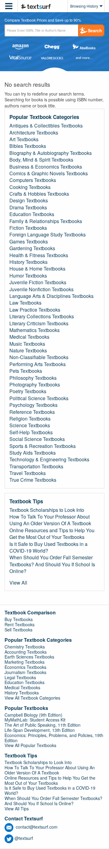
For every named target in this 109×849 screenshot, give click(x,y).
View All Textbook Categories (32, 698)
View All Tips (17, 808)
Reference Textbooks (32, 412)
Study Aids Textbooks (32, 452)
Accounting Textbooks (26, 652)
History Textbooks (28, 262)
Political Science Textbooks (38, 398)
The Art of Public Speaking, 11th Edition (43, 725)
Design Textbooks (28, 200)
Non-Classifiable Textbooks (38, 357)
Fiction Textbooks (28, 228)
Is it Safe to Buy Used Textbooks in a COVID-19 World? (48, 547)
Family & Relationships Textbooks (45, 221)
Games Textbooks (28, 241)
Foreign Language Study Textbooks (47, 234)
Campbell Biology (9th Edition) (33, 715)
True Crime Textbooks (32, 480)
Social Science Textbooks (37, 439)
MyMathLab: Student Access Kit (35, 720)
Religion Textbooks (30, 418)
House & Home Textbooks (37, 268)
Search (95, 30)
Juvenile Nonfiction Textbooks (41, 289)
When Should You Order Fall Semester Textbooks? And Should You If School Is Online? (52, 564)
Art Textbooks (23, 139)
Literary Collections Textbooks (41, 316)
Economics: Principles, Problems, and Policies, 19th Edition (54, 737)
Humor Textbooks (28, 275)
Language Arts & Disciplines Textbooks (51, 296)
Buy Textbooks (19, 619)
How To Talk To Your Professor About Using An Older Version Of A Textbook (50, 520)
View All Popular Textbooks (30, 745)
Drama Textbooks (28, 207)
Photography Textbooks (34, 384)
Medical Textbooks (29, 337)
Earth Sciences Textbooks (29, 657)
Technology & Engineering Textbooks (49, 459)
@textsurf (24, 838)
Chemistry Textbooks (25, 647)
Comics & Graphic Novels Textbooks (48, 173)
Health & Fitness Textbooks (38, 255)
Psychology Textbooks (33, 405)
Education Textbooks (31, 214)
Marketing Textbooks (25, 662)
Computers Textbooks (32, 180)
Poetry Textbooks (27, 391)
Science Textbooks (29, 425)
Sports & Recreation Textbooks (42, 446)
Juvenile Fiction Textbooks (37, 282)
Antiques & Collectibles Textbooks (46, 125)
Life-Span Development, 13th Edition (40, 730)
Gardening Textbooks (32, 248)
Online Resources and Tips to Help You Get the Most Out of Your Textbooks (51, 533)
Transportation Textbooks (36, 466)
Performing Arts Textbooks (37, 364)
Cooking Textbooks (30, 187)
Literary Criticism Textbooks (38, 323)
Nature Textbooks (28, 350)
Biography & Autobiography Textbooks (50, 153)
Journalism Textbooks (25, 672)
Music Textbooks (27, 344)
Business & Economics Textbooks (45, 166)
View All (18, 582)
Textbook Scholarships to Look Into (46, 510)
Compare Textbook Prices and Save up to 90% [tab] (43, 20)
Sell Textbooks (18, 630)
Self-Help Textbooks (31, 432)
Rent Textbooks (20, 624)
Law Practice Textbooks (34, 309)
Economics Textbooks (25, 667)
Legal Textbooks (20, 677)
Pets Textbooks (25, 371)
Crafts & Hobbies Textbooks (39, 193)
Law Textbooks (25, 302)
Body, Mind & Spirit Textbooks (41, 159)
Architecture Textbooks (33, 132)
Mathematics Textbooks (34, 330)
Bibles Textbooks (27, 146)
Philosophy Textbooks (33, 378)
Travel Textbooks (27, 473)
